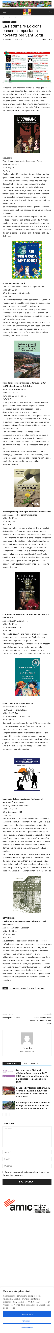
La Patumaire (14, 988)
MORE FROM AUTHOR (31, 1064)
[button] (4, 12)
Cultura (13, 22)
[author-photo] (27, 1044)
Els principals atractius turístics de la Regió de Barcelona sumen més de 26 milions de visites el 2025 (33, 1105)
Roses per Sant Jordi (11, 1018)
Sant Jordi (40, 988)
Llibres (23, 988)
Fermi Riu (8, 39)
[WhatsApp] (22, 45)
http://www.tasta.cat (27, 1051)
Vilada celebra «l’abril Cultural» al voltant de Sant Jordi (40, 1020)
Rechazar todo (27, 1327)
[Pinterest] (16, 45)
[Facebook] (5, 45)
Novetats (31, 988)
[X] (10, 45)
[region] (27, 1310)
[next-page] (8, 1114)
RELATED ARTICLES (12, 1064)
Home (5, 18)
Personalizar (27, 1321)
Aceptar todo (27, 1314)
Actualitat (12, 18)
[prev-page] (4, 1114)
